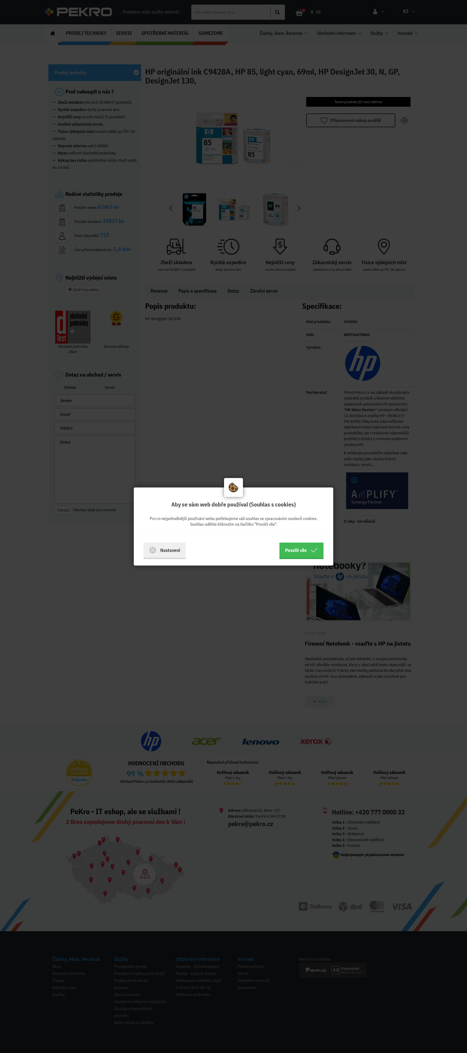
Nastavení (170, 550)
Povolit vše (296, 550)
